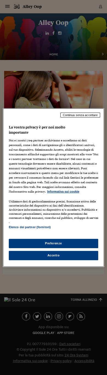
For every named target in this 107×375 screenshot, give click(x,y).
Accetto (53, 255)
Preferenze (53, 243)
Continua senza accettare (80, 114)
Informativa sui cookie (63, 191)
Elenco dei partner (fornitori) (30, 227)
